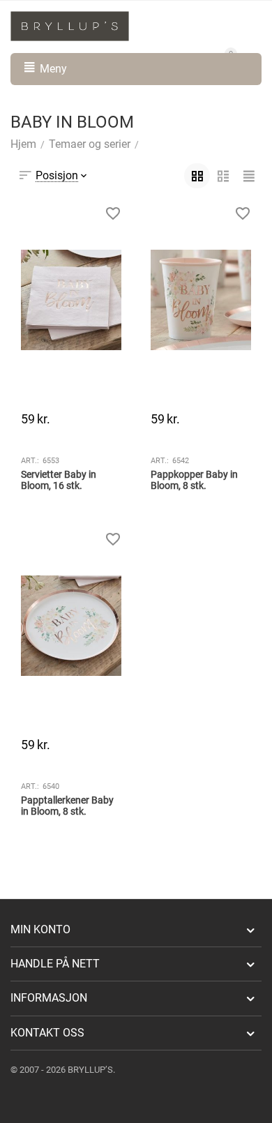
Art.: (30, 460)
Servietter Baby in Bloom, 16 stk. (58, 480)
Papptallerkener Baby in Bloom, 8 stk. (67, 805)
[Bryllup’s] (69, 25)
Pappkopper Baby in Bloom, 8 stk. (194, 480)
